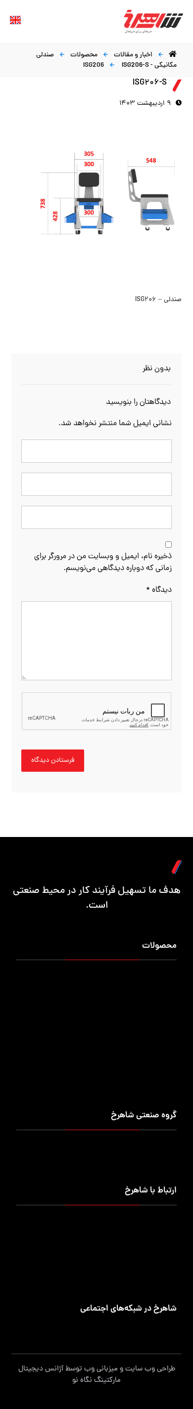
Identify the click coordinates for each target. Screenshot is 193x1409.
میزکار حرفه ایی (154, 976)
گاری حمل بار (81, 1012)
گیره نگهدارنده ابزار (150, 1047)
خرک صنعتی (82, 1035)
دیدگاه (158, 590)
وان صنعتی (84, 1023)
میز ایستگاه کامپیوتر (147, 1095)
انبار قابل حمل (79, 1000)
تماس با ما (162, 1170)
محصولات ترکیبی (75, 1083)
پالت (170, 1012)
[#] (170, 1329)
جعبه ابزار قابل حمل (148, 1023)
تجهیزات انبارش (77, 988)
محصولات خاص (154, 1083)
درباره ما (165, 1146)
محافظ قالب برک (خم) (146, 1059)
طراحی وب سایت (150, 1369)
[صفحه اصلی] (173, 55)
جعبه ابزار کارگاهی (151, 1000)
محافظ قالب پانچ (76, 1059)
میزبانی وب (101, 1369)
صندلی (167, 1035)
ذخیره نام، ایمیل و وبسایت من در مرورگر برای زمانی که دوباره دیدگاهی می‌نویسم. (102, 562)
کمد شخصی (159, 988)
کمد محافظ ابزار (77, 976)
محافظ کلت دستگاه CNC (65, 1047)
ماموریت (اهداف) (152, 1158)
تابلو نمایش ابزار (76, 1071)
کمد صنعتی (160, 1071)
